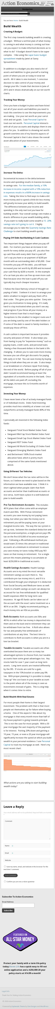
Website (8, 860)
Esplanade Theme (18, 1006)
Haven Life (14, 966)
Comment (8, 821)
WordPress (44, 1006)
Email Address (8, 902)
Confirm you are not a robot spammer (20, 882)
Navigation (27, 9)
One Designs (32, 1006)
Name (9, 846)
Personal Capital (36, 119)
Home (16, 20)
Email (9, 853)
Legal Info (5, 991)
